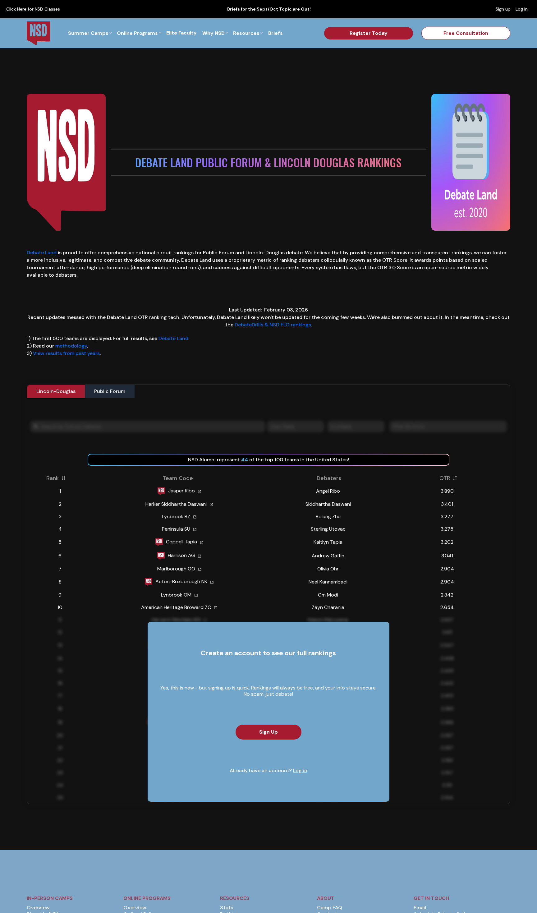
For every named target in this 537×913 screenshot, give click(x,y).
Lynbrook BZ (176, 516)
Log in (300, 770)
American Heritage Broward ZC (176, 607)
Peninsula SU (176, 529)
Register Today (369, 33)
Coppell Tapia (181, 541)
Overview (38, 908)
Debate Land (42, 252)
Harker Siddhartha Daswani (176, 504)
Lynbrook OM (176, 595)
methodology (71, 346)
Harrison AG (181, 555)
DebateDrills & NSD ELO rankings (273, 324)
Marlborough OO (176, 568)
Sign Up (268, 732)
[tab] (56, 391)
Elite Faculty (181, 33)
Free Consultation (465, 33)
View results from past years (66, 353)
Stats (226, 908)
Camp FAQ (329, 908)
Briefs (275, 33)
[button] (90, 33)
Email (420, 908)
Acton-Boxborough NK (181, 581)
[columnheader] (63, 478)
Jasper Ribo (181, 490)
